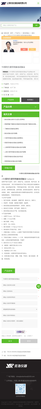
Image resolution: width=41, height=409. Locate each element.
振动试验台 (26, 33)
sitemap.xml (19, 404)
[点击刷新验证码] (20, 331)
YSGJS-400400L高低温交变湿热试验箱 (18, 351)
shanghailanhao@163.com (25, 376)
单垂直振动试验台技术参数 (13, 161)
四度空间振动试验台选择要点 (13, 142)
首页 (11, 33)
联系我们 (30, 100)
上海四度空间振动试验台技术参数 (15, 147)
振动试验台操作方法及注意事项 (14, 119)
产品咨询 (11, 100)
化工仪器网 (34, 404)
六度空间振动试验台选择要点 (13, 138)
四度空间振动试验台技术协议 (13, 156)
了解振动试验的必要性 (11, 128)
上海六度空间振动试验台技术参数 (15, 152)
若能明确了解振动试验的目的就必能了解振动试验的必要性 (21, 124)
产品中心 (17, 33)
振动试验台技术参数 (10, 133)
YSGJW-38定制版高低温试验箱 (16, 355)
